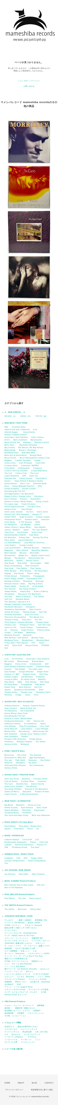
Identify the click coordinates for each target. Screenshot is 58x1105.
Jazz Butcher (10, 726)
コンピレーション (28, 1042)
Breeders (20, 805)
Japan (26, 530)
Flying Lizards (42, 502)
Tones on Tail (10, 627)
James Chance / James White (18, 527)
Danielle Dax (10, 478)
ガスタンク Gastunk (33, 925)
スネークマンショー (36, 1013)
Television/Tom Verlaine (15, 765)
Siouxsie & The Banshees (29, 594)
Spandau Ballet (22, 599)
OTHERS (45, 645)
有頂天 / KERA (34, 923)
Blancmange (10, 450)
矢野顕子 (37, 1011)
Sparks (8, 690)
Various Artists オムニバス (16, 995)
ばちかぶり (45, 969)
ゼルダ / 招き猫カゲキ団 (25, 948)
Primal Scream (11, 808)
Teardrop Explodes (13, 615)
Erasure (23, 499)
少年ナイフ (40, 943)
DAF (24, 476)
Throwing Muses (12, 813)
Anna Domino (29, 432)
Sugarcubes (39, 810)
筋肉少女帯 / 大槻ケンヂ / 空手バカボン (21, 928)
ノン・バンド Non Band (15, 966)
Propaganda (39, 576)
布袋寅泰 (8, 982)
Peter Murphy (10, 571)
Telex (41, 690)
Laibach (8, 845)
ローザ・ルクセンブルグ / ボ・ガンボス (21, 992)
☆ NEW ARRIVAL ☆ (15, 412)
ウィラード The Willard (14, 923)
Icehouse (45, 520)
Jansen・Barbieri (12, 530)
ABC (6, 427)
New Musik (9, 563)
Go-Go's (29, 512)
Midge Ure (23, 555)
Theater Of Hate (42, 792)
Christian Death (40, 779)
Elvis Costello (11, 499)
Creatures (37, 468)
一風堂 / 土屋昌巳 (24, 920)
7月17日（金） (41, 416)
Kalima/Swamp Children (15, 535)
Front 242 (44, 842)
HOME (7, 1083)
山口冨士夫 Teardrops (40, 982)
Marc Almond (22, 550)
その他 (43, 992)
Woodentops (27, 640)
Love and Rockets (13, 548)
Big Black (9, 805)
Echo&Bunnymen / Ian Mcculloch (19, 494)
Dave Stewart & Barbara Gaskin (29, 481)
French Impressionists (14, 507)
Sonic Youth (41, 808)
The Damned (35, 755)
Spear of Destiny (23, 597)
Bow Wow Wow (28, 453)
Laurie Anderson (25, 540)
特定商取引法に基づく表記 (42, 1090)
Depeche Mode (40, 484)
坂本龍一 (8, 1008)
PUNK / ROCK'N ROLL (15, 751)
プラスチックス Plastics (15, 979)
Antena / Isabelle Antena (15, 435)
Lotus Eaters (10, 545)
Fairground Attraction (14, 721)
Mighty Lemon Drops (40, 555)
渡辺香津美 (9, 1013)
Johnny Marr (35, 909)
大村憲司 (20, 1013)
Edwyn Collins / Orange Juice (18, 496)
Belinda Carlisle (42, 442)
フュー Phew (44, 977)
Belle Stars (10, 445)
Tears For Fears (32, 615)
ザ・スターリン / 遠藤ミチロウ (37, 946)
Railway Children (12, 581)
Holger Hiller (10, 517)
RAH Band (40, 685)
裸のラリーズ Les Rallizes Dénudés (21, 969)
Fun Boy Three (34, 507)
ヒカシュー (9, 977)
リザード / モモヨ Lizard (15, 990)
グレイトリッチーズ (29, 1029)
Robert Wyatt (10, 586)
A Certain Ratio (18, 427)
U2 (6, 630)
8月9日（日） (26, 416)
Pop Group (19, 573)
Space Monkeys (12, 810)
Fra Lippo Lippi (11, 504)
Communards (24, 468)
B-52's (7, 440)
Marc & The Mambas (14, 888)
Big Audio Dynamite (28, 445)
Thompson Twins (27, 625)
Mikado (8, 558)
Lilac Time (44, 726)
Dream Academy (12, 489)
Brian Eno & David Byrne (16, 455)
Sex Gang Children (27, 589)
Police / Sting (33, 573)
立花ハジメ (25, 951)
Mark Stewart (10, 553)
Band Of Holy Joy (12, 442)
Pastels (24, 737)
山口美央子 (9, 984)
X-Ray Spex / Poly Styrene (16, 643)
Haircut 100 (39, 721)
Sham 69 (8, 763)
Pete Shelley (25, 571)
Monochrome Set (36, 558)
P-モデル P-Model (41, 974)
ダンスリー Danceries (15, 954)
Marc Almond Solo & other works (19, 885)
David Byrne (41, 478)
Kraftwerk (40, 677)
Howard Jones (31, 520)
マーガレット (26, 1039)
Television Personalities (15, 617)
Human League (43, 517)
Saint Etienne (25, 687)
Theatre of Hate (11, 620)
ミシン (38, 1039)
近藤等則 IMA (37, 938)
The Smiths (39, 597)
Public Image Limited (14, 579)
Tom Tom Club (44, 625)
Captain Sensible (23, 460)
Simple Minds (11, 591)
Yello (7, 645)
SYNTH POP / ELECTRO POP (18, 655)
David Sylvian (11, 484)
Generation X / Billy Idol (15, 758)
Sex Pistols (45, 760)
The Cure (34, 473)
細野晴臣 (40, 1005)
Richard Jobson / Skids (15, 584)
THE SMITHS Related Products (19, 905)
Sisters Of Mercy (12, 792)
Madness (47, 548)
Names (20, 561)
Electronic (38, 496)
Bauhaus (27, 442)
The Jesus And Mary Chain (16, 815)
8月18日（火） (11, 416)
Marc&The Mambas (40, 550)
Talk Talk (43, 612)
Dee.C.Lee (25, 484)
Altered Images (12, 432)
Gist (6, 648)
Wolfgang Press (12, 640)
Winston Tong (37, 638)
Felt (28, 721)
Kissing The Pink (40, 538)
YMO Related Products (15, 1001)
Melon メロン (21, 982)
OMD (47, 563)
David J (8, 481)
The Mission (19, 558)
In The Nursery (25, 522)
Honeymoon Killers (13, 520)
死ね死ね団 (27, 1032)
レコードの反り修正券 (14, 1049)
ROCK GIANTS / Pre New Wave (19, 822)
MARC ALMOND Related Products (20, 881)
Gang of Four (11, 509)
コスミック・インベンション (16, 938)
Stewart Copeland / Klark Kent (18, 604)
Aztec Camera (37, 437)
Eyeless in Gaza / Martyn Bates (18, 502)
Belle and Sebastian (41, 815)
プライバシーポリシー (14, 1090)
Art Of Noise (17, 659)
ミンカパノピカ (11, 1039)
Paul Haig (9, 568)
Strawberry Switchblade (15, 609)
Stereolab (26, 810)
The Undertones (36, 765)
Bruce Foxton (10, 458)
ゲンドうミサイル (12, 1032)
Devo (7, 486)
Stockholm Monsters (14, 607)
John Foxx (9, 532)
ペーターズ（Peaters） (14, 1037)
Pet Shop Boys (41, 571)
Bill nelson (9, 661)
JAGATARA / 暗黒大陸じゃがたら (18, 943)
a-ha (35, 430)
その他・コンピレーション (15, 1016)
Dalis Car (34, 476)
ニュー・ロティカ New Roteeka (18, 964)
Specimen (27, 792)
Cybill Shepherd (12, 476)
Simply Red (25, 591)
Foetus (33, 842)
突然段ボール (36, 961)
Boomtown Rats (11, 453)
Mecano (23, 553)
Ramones (33, 760)
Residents (27, 581)
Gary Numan (27, 509)
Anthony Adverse (12, 706)
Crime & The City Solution (16, 471)
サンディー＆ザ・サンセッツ (16, 941)
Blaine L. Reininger (27, 450)
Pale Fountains (32, 566)
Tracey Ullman (26, 627)
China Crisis (10, 463)
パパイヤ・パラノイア (14, 972)
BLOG (34, 1083)
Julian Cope (36, 532)
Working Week (42, 640)
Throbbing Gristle (19, 847)
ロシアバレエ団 (11, 1042)
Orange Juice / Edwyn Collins (33, 734)
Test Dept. (35, 847)
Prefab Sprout (11, 576)
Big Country (10, 448)
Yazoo (41, 643)
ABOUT (21, 1083)
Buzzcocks (9, 755)
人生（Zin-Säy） (42, 1032)
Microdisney (10, 555)
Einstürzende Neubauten (16, 842)
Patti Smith (20, 760)
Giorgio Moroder (26, 672)
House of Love (34, 805)
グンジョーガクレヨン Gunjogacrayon (21, 933)
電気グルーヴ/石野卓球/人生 (16, 959)
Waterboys (31, 633)
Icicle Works (10, 522)
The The (38, 620)
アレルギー (9, 920)
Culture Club (21, 473)
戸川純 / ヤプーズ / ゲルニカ (16, 961)
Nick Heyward (11, 734)
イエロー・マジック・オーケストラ (19, 1005)
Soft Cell (8, 599)
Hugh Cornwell (26, 517)
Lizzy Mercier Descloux (34, 543)
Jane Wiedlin (40, 527)
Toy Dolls (32, 763)
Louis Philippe (41, 729)
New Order (22, 563)
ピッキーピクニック (32, 1034)
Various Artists (31, 645)
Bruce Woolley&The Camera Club (35, 458)
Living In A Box (11, 679)
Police (30, 829)
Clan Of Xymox (25, 463)
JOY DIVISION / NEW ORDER (18, 870)
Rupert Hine (10, 687)
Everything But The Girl (15, 491)
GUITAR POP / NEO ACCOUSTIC (19, 702)
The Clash (21, 755)
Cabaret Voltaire (12, 840)
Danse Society (26, 478)
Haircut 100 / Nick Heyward (17, 514)
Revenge (40, 581)
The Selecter (10, 589)
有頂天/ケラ (9, 1027)
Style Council (35, 609)
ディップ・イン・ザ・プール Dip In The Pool (24, 956)
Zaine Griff (17, 645)
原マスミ (30, 972)
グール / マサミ (11, 930)
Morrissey (9, 561)
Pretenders (25, 576)
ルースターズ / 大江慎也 (39, 990)
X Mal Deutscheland (29, 794)
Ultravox (14, 630)
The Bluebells (11, 711)
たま (35, 951)
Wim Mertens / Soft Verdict (16, 638)
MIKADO (42, 679)
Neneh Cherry (32, 561)
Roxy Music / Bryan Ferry (30, 826)
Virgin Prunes (27, 630)
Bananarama (36, 440)
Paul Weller (22, 568)
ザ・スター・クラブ (13, 946)
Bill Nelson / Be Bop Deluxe (30, 448)
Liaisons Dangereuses (15, 861)
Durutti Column (29, 489)
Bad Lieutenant (20, 440)
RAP (19, 984)
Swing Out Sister (12, 612)
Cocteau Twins (11, 466)
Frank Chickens (28, 504)
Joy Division (22, 532)
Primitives (9, 742)
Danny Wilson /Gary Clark (16, 713)
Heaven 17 (37, 514)
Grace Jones (42, 512)
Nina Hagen (36, 563)
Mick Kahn (34, 553)
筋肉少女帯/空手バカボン (28, 1027)
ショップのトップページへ (29, 81)
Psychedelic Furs (34, 579)
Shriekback (9, 594)
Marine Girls (10, 731)
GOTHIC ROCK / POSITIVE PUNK (19, 775)
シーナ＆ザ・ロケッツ (41, 941)
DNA (40, 486)
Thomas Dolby (42, 622)
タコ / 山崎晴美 (11, 951)
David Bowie (10, 826)
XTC (33, 643)
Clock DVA (40, 463)
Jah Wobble (25, 525)
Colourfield (9, 468)
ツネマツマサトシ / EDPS (39, 954)
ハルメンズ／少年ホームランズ (17, 974)
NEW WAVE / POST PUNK (16, 423)
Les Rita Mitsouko (13, 543)
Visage (8, 633)
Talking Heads (29, 612)
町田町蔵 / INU (41, 920)
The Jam (8, 760)
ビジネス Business (25, 977)
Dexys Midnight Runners (23, 486)
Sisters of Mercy (41, 591)
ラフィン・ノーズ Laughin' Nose (19, 987)
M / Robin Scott (28, 679)
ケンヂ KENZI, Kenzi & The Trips (19, 936)
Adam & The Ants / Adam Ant (17, 430)
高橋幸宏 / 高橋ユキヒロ (25, 1008)
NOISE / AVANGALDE (14, 836)
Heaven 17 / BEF (12, 674)
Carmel (37, 460)
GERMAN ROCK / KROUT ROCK (19, 854)
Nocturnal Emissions (24, 845)
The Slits (8, 597)
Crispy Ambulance (39, 471)
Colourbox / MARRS (30, 466)
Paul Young (36, 568)
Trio (6, 863)
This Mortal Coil (36, 617)
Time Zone (26, 620)
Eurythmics (36, 499)
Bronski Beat (36, 455)
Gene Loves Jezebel (14, 512)
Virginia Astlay (43, 630)
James (37, 525)
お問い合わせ (29, 86)
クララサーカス (11, 1029)
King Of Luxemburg (28, 726)
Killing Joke (24, 538)
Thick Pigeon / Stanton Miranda (19, 622)
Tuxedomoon (42, 627)
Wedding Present (12, 635)
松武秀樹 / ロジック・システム (17, 1011)
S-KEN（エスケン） (13, 925)
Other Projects (38, 874)
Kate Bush (34, 535)
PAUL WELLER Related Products (20, 894)
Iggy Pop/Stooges (37, 758)
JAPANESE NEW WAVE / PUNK (19, 916)
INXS (37, 522)
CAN (18, 858)
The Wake (18, 633)
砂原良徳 (8, 948)
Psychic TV (42, 845)
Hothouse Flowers (13, 724)
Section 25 (24, 586)
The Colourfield (27, 711)
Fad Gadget (20, 669)
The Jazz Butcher (40, 530)
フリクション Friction (37, 979)
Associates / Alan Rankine (16, 437)
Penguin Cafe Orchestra (15, 739)
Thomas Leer (10, 625)
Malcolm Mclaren (31, 548)
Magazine (9, 550)
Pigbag (8, 573)
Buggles (8, 460)
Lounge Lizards (26, 545)
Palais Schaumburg (13, 566)
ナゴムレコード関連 (13, 1023)
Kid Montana (10, 538)
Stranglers (30, 607)
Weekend (27, 635)
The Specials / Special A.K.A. (18, 602)
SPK (6, 847)
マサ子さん (32, 1037)
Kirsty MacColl (11, 729)
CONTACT (49, 1083)
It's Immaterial (11, 525)
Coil (37, 840)
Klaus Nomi (10, 540)
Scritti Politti (37, 586)
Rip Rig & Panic (36, 584)
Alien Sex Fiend (12, 779)
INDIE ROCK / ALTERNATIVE (18, 801)
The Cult (8, 473)
